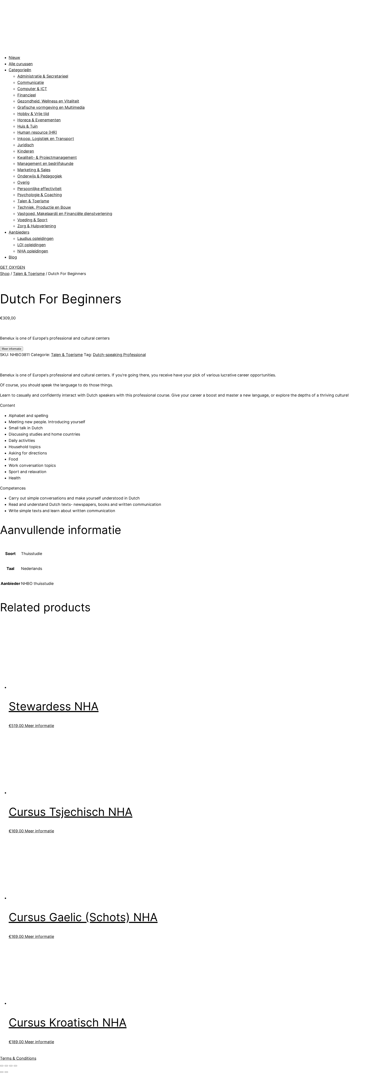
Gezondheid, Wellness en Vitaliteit (48, 101)
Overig (23, 182)
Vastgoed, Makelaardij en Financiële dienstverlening (64, 213)
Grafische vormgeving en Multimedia (51, 107)
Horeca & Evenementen (39, 120)
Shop (5, 273)
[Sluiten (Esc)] (15, 1065)
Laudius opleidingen (35, 238)
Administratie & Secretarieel (42, 76)
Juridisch (25, 145)
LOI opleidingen (31, 244)
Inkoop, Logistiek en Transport (45, 138)
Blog (13, 257)
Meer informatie (11, 348)
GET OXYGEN (12, 267)
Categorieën (20, 70)
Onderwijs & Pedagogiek (39, 176)
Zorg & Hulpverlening (36, 226)
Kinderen (25, 151)
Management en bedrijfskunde (45, 163)
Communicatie (30, 82)
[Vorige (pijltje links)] (1, 1072)
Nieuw (14, 57)
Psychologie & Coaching (39, 194)
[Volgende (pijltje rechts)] (6, 1072)
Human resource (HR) (37, 132)
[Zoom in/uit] (1, 1065)
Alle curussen (21, 64)
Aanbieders (19, 232)
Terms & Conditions (18, 1058)
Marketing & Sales (33, 170)
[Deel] (11, 1065)
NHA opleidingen (32, 251)
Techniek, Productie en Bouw (44, 207)
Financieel (26, 95)
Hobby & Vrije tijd (33, 113)
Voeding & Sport (32, 220)
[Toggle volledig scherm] (6, 1065)
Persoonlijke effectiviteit (39, 188)
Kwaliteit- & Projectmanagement (47, 157)
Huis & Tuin (27, 126)
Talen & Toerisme (33, 201)
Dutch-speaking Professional (119, 354)
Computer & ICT (32, 88)
